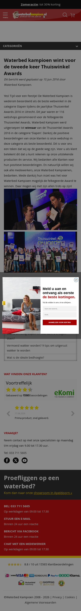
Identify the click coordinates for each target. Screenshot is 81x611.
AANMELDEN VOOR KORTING (60, 322)
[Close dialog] (76, 280)
